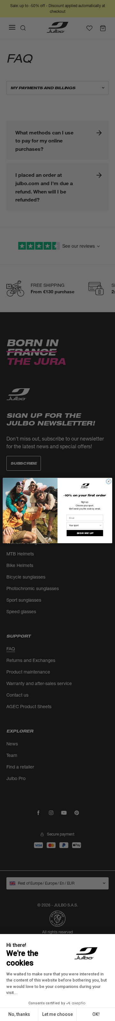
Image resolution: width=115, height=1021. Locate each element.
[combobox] (84, 525)
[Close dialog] (108, 481)
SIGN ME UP (85, 533)
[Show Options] (100, 525)
